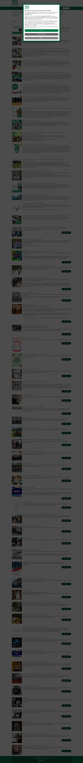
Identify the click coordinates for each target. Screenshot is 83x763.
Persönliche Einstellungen (41, 34)
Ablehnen (41, 38)
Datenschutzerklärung (32, 27)
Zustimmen (41, 30)
